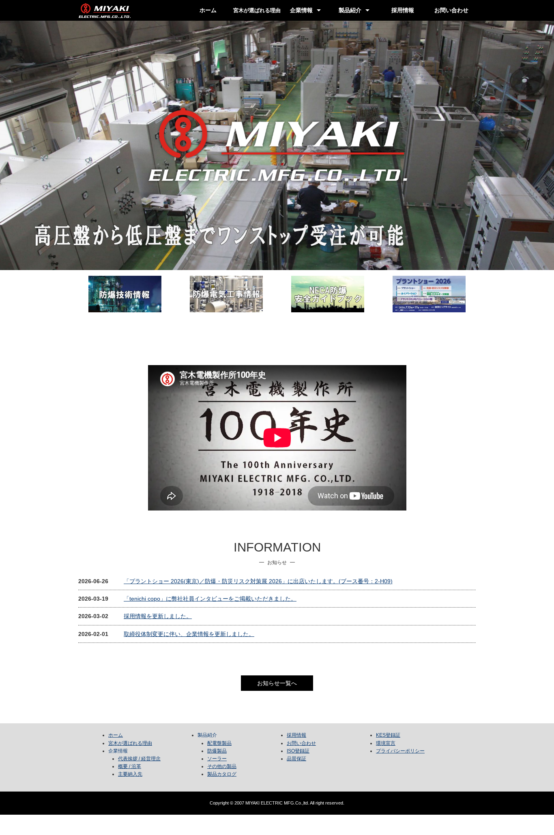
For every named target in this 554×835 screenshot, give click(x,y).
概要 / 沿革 (129, 766)
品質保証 (296, 758)
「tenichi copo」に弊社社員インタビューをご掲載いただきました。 (210, 598)
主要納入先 (130, 774)
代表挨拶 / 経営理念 (139, 758)
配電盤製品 (219, 743)
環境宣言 (385, 743)
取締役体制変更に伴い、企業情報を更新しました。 (189, 634)
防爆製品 (217, 751)
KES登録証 (388, 735)
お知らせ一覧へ (277, 683)
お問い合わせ (451, 10)
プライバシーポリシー (400, 751)
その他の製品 (221, 766)
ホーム (208, 10)
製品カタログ (221, 774)
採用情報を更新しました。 (158, 616)
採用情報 (402, 10)
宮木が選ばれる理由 (130, 743)
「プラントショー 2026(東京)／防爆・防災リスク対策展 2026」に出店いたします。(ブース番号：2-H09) (258, 581)
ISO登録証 (298, 751)
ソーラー (217, 758)
